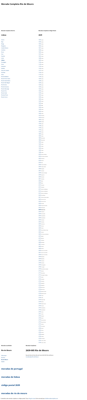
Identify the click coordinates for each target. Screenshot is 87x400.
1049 (40, 41)
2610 (40, 185)
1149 (40, 64)
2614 (40, 187)
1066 (40, 46)
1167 (40, 70)
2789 (40, 334)
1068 (40, 50)
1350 (40, 95)
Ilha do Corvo (4, 97)
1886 (40, 140)
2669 (40, 234)
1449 (40, 101)
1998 (40, 152)
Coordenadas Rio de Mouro (32, 357)
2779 (40, 326)
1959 (40, 148)
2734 (40, 289)
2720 (40, 279)
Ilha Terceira (4, 84)
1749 (40, 127)
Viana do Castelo (5, 70)
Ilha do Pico (4, 91)
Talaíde (2, 361)
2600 (40, 176)
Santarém (3, 66)
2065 (40, 158)
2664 (40, 230)
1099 (40, 60)
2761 (40, 314)
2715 (40, 275)
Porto (2, 64)
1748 (40, 125)
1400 (40, 99)
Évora (2, 52)
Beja (2, 41)
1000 (40, 39)
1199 (40, 76)
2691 (40, 252)
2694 (40, 254)
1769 (40, 131)
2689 (40, 248)
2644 (40, 213)
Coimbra (3, 50)
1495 (40, 103)
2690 (40, 250)
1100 (40, 62)
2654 (40, 221)
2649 (40, 217)
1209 (40, 82)
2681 (40, 244)
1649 (40, 113)
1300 (40, 91)
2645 (40, 215)
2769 (40, 318)
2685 (40, 246)
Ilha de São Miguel (5, 82)
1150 (40, 66)
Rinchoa (3, 357)
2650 (40, 219)
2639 (40, 209)
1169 (40, 72)
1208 (40, 80)
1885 (40, 138)
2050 (40, 154)
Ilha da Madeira (4, 76)
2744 (40, 297)
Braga (2, 44)
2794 (40, 338)
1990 (40, 150)
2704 (40, 262)
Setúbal (3, 68)
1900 (40, 142)
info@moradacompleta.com (51, 398)
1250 (40, 86)
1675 (40, 115)
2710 (40, 271)
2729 (40, 285)
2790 (40, 336)
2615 (40, 189)
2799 (40, 342)
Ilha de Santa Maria (5, 80)
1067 (40, 48)
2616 (40, 191)
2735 (40, 291)
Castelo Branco (4, 48)
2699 (40, 258)
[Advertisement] (43, 19)
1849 (40, 136)
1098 (40, 58)
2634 (40, 205)
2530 (40, 160)
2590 (40, 172)
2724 (40, 281)
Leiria (2, 58)
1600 (40, 111)
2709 (40, 269)
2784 (40, 330)
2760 (40, 311)
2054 (40, 156)
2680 (40, 242)
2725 (40, 283)
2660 (40, 228)
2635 (40, 207)
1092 (40, 56)
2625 (40, 199)
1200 (40, 78)
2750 (40, 303)
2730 (40, 287)
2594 (40, 174)
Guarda (3, 56)
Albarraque (3, 355)
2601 (40, 179)
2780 (40, 328)
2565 (40, 166)
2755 (40, 307)
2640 (40, 211)
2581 (40, 170)
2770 (40, 320)
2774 (40, 322)
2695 (40, 256)
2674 (40, 238)
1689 (40, 121)
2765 (40, 316)
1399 (40, 97)
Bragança (3, 46)
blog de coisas (32, 398)
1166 (40, 68)
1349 (40, 93)
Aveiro (2, 39)
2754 (40, 305)
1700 (40, 123)
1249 (40, 84)
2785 (40, 332)
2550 (40, 162)
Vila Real (3, 72)
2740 (40, 295)
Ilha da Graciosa (5, 86)
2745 (40, 299)
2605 (40, 181)
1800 (40, 134)
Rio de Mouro (4, 359)
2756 (40, 309)
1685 (40, 119)
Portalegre (3, 62)
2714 (40, 273)
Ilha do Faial (4, 93)
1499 (40, 105)
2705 (40, 264)
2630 (40, 203)
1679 (40, 117)
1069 (40, 52)
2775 (40, 324)
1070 (40, 54)
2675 (40, 240)
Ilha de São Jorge (5, 89)
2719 (40, 277)
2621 (40, 197)
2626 (40, 201)
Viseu (2, 74)
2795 (40, 340)
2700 (40, 260)
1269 (40, 89)
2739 (40, 293)
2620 (40, 195)
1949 (40, 144)
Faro (2, 54)
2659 (40, 226)
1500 (40, 107)
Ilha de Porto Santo (5, 78)
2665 (40, 232)
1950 (40, 146)
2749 (40, 301)
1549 (40, 109)
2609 (40, 183)
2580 (40, 168)
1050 (40, 44)
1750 (40, 129)
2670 (40, 236)
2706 (40, 266)
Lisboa (2, 60)
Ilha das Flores (4, 95)
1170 (40, 74)
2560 (40, 164)
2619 (40, 193)
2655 (40, 224)
